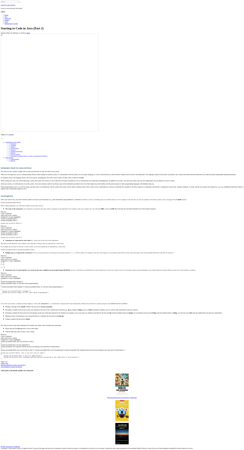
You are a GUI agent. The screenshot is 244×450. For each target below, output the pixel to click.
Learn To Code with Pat (8, 5)
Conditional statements (17, 151)
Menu (3, 11)
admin (28, 33)
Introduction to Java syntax (13, 142)
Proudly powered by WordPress (10, 446)
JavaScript (8, 18)
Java (6, 17)
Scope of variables (15, 154)
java (7, 363)
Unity (6, 22)
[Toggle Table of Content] (2, 139)
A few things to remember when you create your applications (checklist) (29, 156)
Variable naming (15, 159)
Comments (13, 145)
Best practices (9, 157)
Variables (13, 147)
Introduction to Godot (11, 23)
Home (6, 15)
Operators (13, 150)
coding (3, 363)
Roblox (7, 20)
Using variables (15, 148)
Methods (13, 153)
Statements (13, 143)
